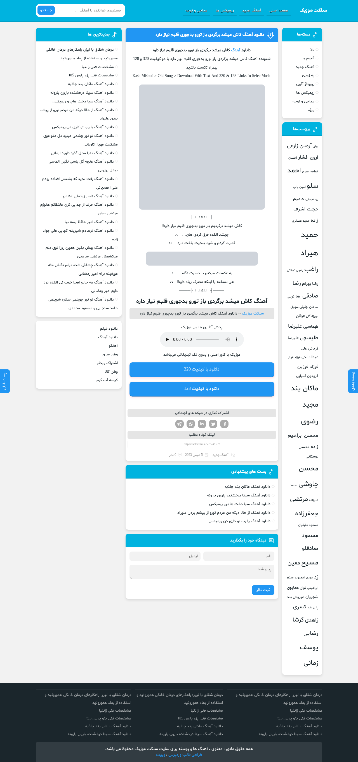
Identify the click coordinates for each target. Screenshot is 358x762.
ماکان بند (304, 388)
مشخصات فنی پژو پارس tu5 (91, 75)
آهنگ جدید (251, 10)
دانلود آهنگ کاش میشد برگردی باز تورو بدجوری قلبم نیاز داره (210, 35)
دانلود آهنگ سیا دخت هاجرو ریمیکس (239, 504)
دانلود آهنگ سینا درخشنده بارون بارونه (238, 495)
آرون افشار (308, 157)
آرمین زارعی (299, 146)
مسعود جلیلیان (308, 525)
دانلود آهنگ (108, 337)
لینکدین (202, 424)
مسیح (309, 563)
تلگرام (179, 424)
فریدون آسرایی (307, 376)
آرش (315, 146)
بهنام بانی (311, 199)
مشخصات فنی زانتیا (98, 67)
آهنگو (113, 345)
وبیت (160, 755)
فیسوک (224, 424)
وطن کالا (111, 371)
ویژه (311, 110)
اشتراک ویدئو (107, 363)
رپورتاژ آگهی (305, 84)
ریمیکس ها (225, 10)
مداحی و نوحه (196, 10)
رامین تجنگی (295, 270)
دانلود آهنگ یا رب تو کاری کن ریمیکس (239, 521)
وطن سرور (110, 354)
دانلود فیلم (109, 328)
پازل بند (313, 607)
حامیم (298, 199)
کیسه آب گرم (107, 380)
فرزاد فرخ (294, 357)
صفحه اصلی (278, 10)
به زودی (308, 75)
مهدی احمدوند (304, 578)
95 (312, 49)
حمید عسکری (301, 221)
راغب (311, 269)
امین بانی (299, 187)
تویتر (213, 424)
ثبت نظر (263, 590)
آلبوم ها (308, 58)
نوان (303, 587)
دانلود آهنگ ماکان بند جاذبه (247, 486)
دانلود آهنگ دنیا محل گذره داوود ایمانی (82, 153)
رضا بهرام (310, 284)
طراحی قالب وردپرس (185, 755)
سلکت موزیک (253, 313)
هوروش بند (295, 597)
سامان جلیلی (309, 307)
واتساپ (191, 424)
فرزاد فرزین (307, 367)
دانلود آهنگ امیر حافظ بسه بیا (89, 222)
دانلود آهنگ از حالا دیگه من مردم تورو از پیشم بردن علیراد (223, 512)
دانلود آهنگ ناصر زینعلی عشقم (88, 196)
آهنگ (235, 50)
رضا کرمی (294, 296)
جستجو (46, 10)
